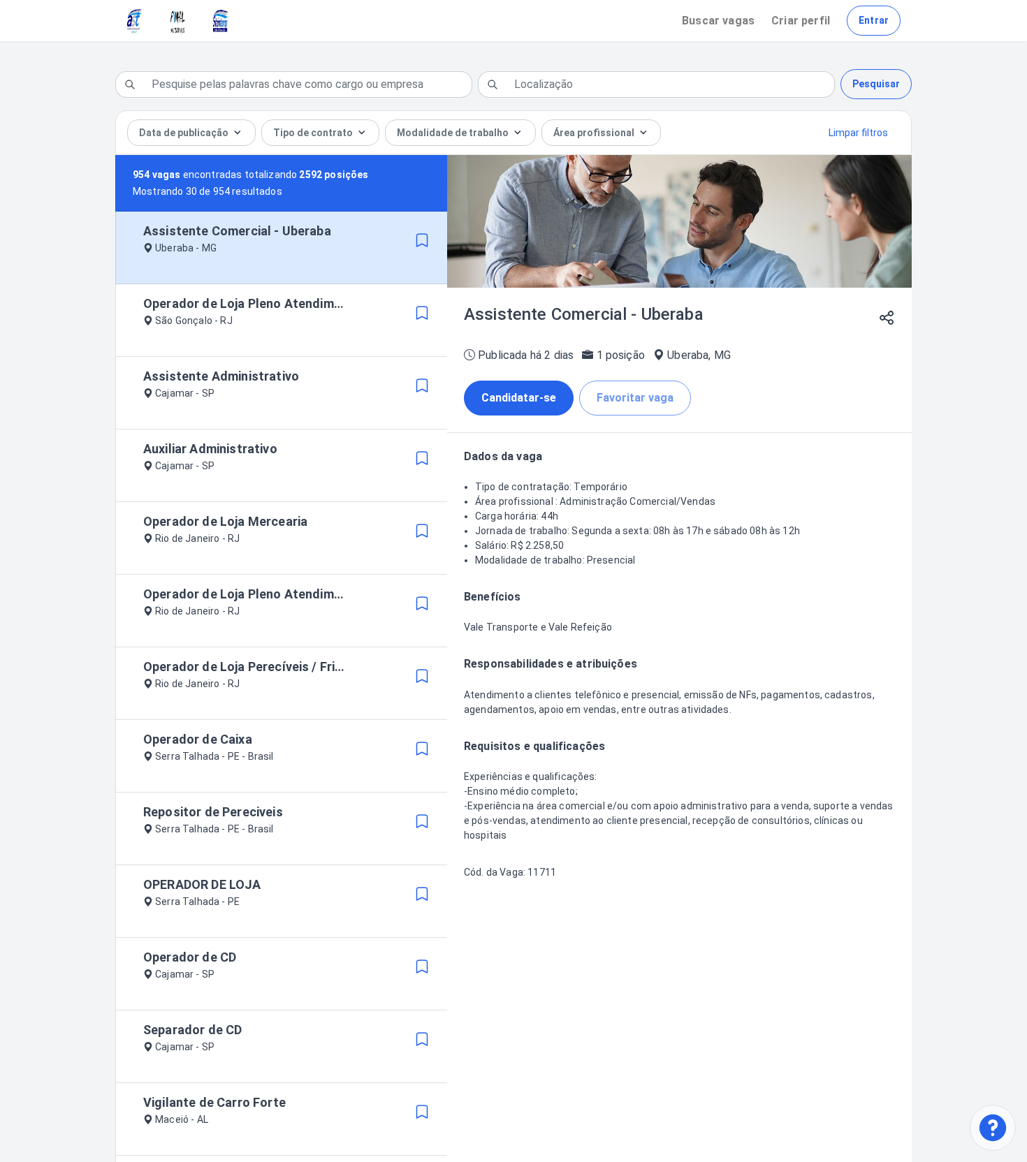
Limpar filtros (858, 132)
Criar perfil (800, 20)
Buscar (718, 20)
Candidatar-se (518, 397)
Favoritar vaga (635, 397)
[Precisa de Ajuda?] (993, 1128)
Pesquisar (876, 83)
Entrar (874, 20)
